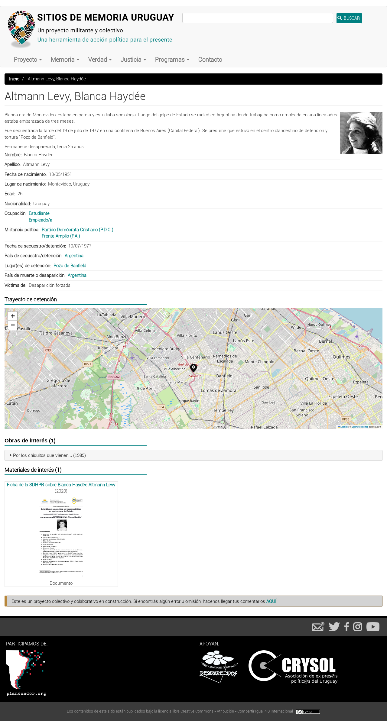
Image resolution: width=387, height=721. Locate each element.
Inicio (14, 79)
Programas (170, 59)
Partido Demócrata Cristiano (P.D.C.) (77, 229)
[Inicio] (93, 29)
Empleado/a (40, 220)
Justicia (132, 59)
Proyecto (26, 59)
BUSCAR (351, 18)
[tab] (193, 455)
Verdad (98, 59)
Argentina (74, 255)
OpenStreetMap (360, 426)
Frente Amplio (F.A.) (61, 236)
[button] (361, 133)
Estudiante (39, 213)
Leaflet (344, 426)
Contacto (210, 59)
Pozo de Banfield (70, 265)
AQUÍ (271, 601)
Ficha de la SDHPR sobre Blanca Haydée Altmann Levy (61, 484)
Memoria (63, 59)
